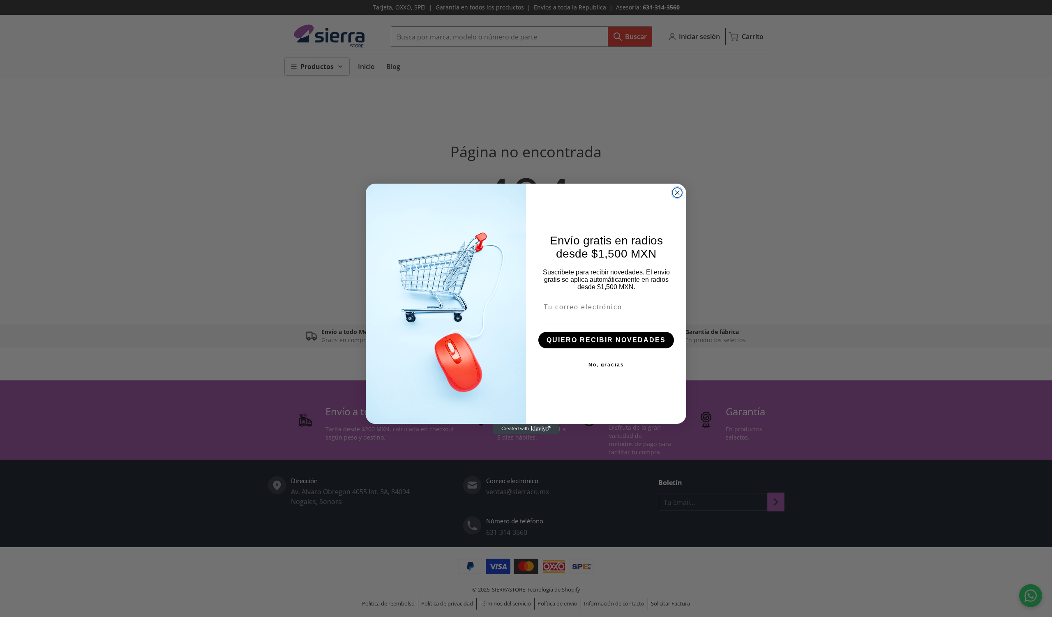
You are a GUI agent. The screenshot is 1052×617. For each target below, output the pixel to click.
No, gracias (606, 365)
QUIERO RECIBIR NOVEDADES (606, 339)
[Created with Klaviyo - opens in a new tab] (526, 429)
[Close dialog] (677, 193)
